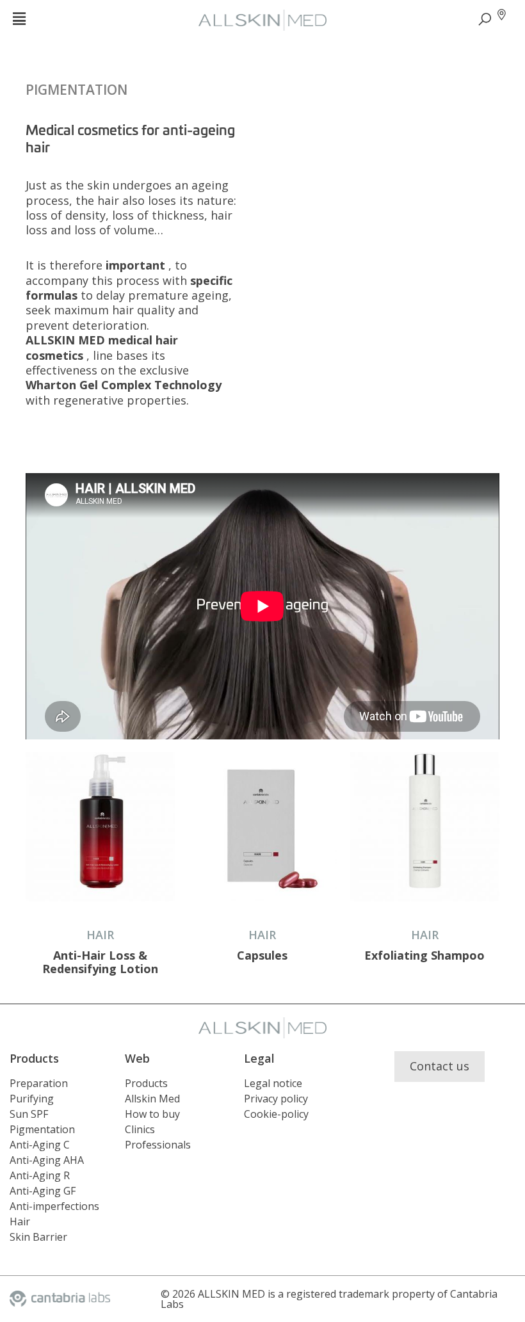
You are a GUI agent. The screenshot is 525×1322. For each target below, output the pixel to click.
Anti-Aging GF (43, 1191)
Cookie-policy (276, 1114)
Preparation (39, 1083)
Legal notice (273, 1083)
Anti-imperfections (54, 1206)
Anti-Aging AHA (47, 1160)
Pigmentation (76, 90)
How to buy (152, 1114)
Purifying (32, 1099)
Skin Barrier (38, 1237)
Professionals (158, 1145)
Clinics (140, 1129)
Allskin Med (152, 1099)
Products (146, 1083)
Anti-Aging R (40, 1175)
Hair (20, 1221)
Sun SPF (29, 1114)
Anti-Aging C (40, 1145)
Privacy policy (276, 1099)
